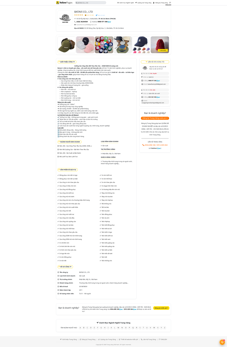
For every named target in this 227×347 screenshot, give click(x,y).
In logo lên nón (64, 253)
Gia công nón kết (65, 211)
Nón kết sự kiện (107, 250)
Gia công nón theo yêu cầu (68, 232)
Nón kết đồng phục (108, 225)
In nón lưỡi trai (107, 175)
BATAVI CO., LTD (82, 3)
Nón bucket (106, 211)
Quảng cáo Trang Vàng (108, 339)
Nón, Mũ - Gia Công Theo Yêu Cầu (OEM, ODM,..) (75, 146)
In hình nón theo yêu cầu (67, 250)
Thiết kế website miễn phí (129, 339)
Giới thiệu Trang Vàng (69, 339)
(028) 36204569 (82, 22)
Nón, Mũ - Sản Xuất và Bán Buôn (70, 153)
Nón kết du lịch (107, 229)
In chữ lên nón (64, 243)
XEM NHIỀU (163, 50)
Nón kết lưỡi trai (107, 236)
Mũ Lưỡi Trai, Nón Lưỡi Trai (68, 157)
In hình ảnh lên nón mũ (67, 246)
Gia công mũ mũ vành (66, 197)
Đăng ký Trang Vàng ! (155, 118)
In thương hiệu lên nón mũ (111, 189)
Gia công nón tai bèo (66, 225)
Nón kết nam (106, 239)
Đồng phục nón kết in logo (68, 175)
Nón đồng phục (107, 214)
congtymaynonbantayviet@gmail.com (153, 103)
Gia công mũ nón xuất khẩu (68, 207)
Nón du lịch (105, 218)
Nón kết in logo (107, 232)
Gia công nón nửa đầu (66, 218)
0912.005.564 (162, 145)
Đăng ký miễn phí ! (161, 308)
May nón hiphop (107, 200)
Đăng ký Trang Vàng (88, 339)
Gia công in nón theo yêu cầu (69, 182)
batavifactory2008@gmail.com (86, 25)
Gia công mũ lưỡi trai (66, 193)
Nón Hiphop (106, 221)
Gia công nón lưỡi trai (66, 214)
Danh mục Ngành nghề (126, 3)
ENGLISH (164, 339)
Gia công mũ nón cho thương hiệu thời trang (74, 200)
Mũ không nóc (106, 204)
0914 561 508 (152, 97)
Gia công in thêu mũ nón (67, 186)
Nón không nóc (107, 261)
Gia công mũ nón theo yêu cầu (69, 204)
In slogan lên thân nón (109, 186)
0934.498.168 (150, 145)
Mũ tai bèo (105, 207)
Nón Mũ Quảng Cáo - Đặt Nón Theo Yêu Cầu (74, 149)
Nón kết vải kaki (107, 253)
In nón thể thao (107, 179)
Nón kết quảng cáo (108, 243)
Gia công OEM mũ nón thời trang (70, 239)
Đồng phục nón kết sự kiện (68, 179)
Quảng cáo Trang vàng (144, 3)
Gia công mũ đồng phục (67, 189)
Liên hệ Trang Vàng (149, 339)
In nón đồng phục (65, 257)
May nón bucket (107, 197)
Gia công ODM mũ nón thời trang (70, 236)
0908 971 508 (102, 22)
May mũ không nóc (108, 193)
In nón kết (62, 261)
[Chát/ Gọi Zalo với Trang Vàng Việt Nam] (159, 148)
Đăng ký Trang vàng (161, 3)
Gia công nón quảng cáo (67, 221)
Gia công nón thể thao (66, 229)
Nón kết (104, 257)
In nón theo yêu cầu (108, 182)
